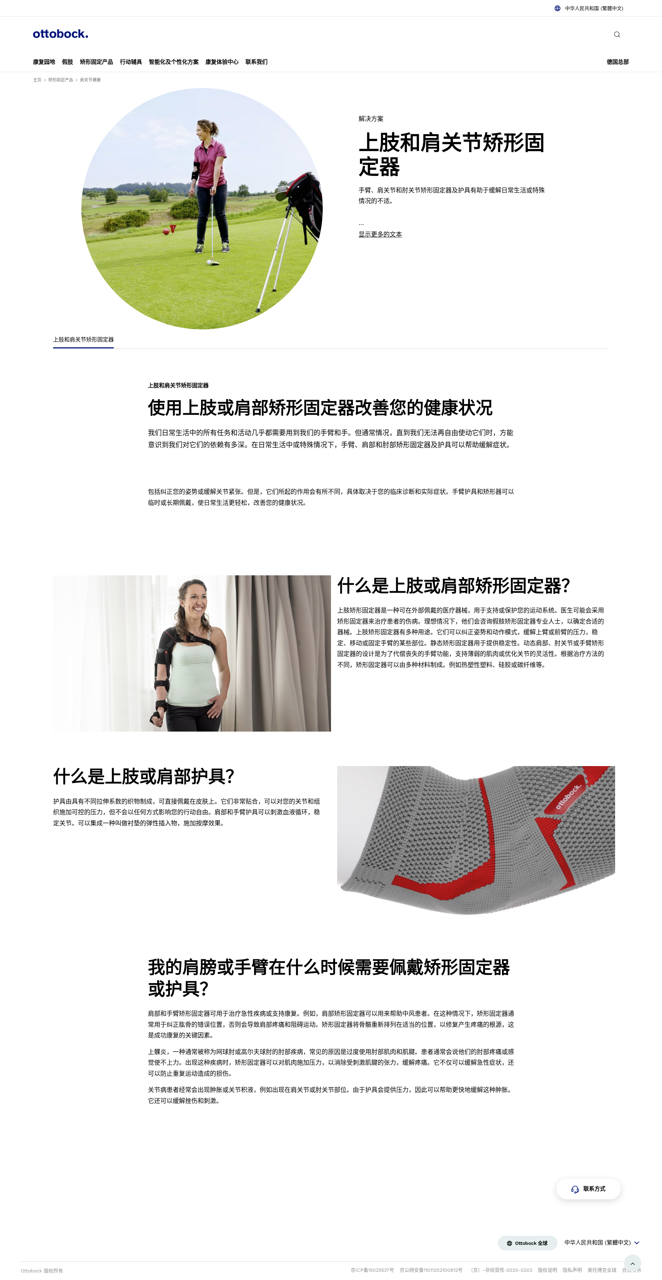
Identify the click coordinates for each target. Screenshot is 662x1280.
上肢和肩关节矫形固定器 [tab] (83, 339)
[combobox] (589, 8)
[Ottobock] (60, 34)
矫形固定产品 (60, 80)
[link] (44, 62)
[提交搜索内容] (617, 34)
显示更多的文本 (380, 234)
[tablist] (331, 342)
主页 (37, 80)
